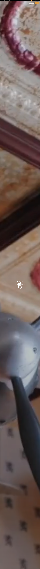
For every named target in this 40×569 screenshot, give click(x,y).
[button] (1, 2)
